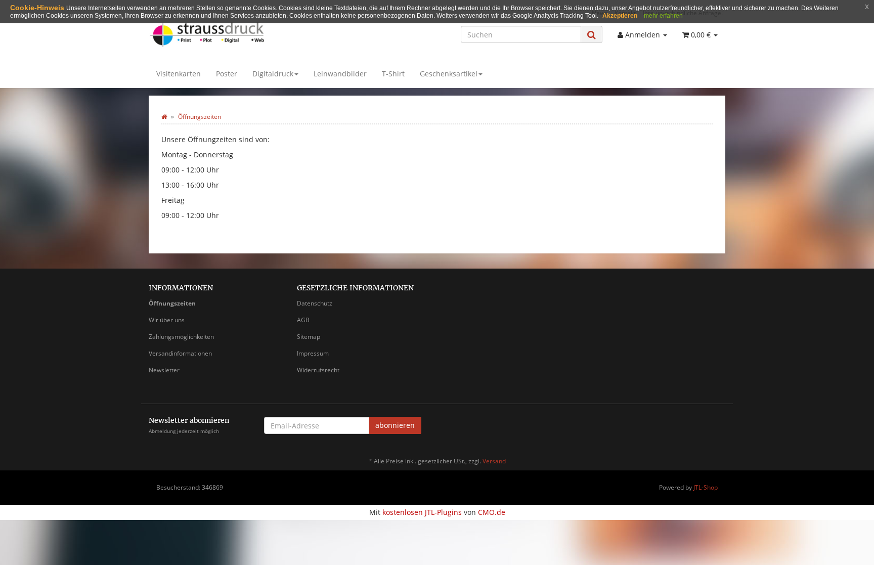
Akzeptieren (619, 15)
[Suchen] (591, 34)
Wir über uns (167, 320)
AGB (303, 320)
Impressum (313, 353)
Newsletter (164, 370)
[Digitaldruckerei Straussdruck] (240, 33)
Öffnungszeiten (172, 303)
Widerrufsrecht (318, 370)
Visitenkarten (178, 73)
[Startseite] (164, 116)
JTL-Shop (705, 487)
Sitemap (308, 336)
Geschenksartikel (448, 73)
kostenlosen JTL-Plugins (422, 512)
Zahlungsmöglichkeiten (181, 336)
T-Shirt (393, 73)
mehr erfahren (663, 15)
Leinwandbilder (340, 73)
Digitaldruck (272, 73)
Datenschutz (314, 303)
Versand (494, 461)
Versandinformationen (180, 353)
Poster (226, 73)
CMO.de (491, 512)
